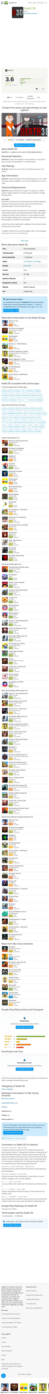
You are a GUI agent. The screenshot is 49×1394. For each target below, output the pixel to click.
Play (19, 400)
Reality (26, 409)
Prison (30, 431)
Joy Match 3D (13, 598)
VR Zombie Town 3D (15, 873)
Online (32, 400)
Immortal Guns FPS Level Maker (18, 525)
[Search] (45, 2)
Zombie (10, 409)
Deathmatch (26, 395)
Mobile (24, 431)
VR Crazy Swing (13, 896)
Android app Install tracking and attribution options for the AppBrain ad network (12, 1366)
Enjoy (25, 413)
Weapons (32, 418)
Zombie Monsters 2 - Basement (18, 889)
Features (5, 400)
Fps (4, 422)
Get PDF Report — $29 (11, 310)
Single (4, 391)
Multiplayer (39, 400)
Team (4, 413)
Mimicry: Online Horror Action (18, 732)
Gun (4, 427)
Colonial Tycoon (13, 977)
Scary (31, 413)
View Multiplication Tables (9, 1327)
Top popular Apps (31, 1304)
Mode (18, 395)
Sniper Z (11, 659)
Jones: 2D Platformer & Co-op (17, 912)
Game (40, 395)
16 (24, 278)
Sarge (10, 954)
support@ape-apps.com (10, 1103)
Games (40, 409)
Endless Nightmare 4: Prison (17, 359)
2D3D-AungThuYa (14, 605)
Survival (38, 413)
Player (34, 395)
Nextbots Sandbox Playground (18, 793)
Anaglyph (37, 391)
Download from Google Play (25, 145)
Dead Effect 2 (13, 747)
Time (38, 418)
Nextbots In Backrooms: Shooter (18, 351)
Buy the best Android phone (34, 1308)
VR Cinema (12, 904)
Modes (42, 427)
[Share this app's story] (36, 88)
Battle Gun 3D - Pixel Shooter (17, 517)
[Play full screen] (42, 88)
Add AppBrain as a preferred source (14, 1138)
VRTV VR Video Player (15, 487)
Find (36, 422)
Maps (35, 427)
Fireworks (33, 409)
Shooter (19, 413)
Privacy (4, 1342)
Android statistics (31, 1291)
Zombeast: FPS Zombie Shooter (18, 590)
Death (12, 395)
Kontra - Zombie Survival (16, 778)
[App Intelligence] (3, 1376)
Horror (44, 413)
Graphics (11, 431)
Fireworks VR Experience (16, 866)
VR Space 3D (12, 881)
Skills (4, 431)
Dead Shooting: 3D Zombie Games (19, 567)
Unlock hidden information (24, 1027)
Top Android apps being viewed (11, 1314)
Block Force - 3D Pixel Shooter (18, 344)
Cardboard (11, 413)
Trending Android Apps (32, 1299)
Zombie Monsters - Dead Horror (18, 927)
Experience (18, 409)
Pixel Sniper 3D (13, 858)
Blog (3, 1359)
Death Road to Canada (15, 471)
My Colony (12, 947)
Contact (4, 1338)
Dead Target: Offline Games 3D (18, 636)
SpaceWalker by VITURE (16, 682)
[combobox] (36, 2)
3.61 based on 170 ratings (32, 261)
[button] (24, 1111)
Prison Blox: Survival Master (17, 770)
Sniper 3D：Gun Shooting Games (18, 621)
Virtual (4, 409)
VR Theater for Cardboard (16, 328)
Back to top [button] (44, 1377)
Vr (25, 400)
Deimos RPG (12, 985)
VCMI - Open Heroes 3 (15, 540)
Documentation (6, 1346)
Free (10, 422)
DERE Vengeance (14, 613)
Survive (24, 422)
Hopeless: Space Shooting (16, 582)
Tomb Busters (13, 532)
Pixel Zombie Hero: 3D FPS (17, 644)
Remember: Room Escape (16, 555)
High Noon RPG (13, 993)
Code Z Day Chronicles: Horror (18, 628)
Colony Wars (12, 1000)
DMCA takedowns (7, 1351)
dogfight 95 (12, 456)
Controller (38, 431)
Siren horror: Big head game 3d (18, 755)
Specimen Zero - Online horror (18, 709)
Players (17, 418)
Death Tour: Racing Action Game (18, 441)
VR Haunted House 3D (15, 935)
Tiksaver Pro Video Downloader (11, 1318)
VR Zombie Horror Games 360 (18, 785)
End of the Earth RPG (15, 970)
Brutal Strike (12, 548)
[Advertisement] (24, 43)
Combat (17, 391)
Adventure (24, 418)
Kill (30, 427)
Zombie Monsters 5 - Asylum (17, 919)
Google (43, 422)
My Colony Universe (23, 943)
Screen (30, 422)
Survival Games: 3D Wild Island (18, 374)
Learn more (38, 307)
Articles (4, 1355)
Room (23, 427)
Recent (4, 418)
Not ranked (27, 266)
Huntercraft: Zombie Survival (17, 762)
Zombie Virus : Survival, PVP (17, 666)
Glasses (17, 427)
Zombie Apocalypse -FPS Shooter (11, 1322)
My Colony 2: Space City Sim (17, 962)
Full (23, 391)
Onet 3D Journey (14, 674)
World (10, 427)
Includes (30, 391)
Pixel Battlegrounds (14, 367)
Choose (18, 431)
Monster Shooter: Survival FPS (18, 701)
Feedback (5, 395)
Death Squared (13, 336)
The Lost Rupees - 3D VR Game (18, 509)
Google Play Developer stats (34, 1295)
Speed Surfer (12, 502)
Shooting (17, 422)
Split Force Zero (13, 321)
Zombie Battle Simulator (16, 651)
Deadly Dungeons (14, 494)
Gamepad (12, 400)
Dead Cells (12, 464)
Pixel (10, 418)
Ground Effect (13, 575)
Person (10, 391)
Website (4, 1107)
